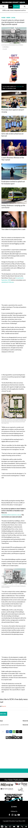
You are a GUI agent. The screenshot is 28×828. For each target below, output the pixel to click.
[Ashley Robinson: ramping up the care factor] (14, 195)
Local (13, 17)
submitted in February (7, 282)
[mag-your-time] (21, 784)
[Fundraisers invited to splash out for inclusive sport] (14, 172)
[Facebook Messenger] (18, 737)
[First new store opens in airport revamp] (14, 100)
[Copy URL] (20, 731)
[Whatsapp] (12, 737)
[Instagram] (12, 815)
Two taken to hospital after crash (13, 229)
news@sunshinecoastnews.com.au (11, 515)
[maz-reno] (7, 789)
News (8, 17)
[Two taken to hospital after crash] (14, 219)
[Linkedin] (10, 731)
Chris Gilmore (6, 46)
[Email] (17, 731)
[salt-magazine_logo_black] (21, 789)
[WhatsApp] (14, 731)
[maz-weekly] (7, 784)
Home (3, 17)
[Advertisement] (14, 294)
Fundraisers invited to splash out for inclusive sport (13, 182)
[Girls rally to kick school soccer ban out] (14, 124)
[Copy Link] (21, 737)
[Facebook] (7, 731)
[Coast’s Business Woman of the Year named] (14, 148)
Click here (19, 86)
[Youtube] (18, 815)
